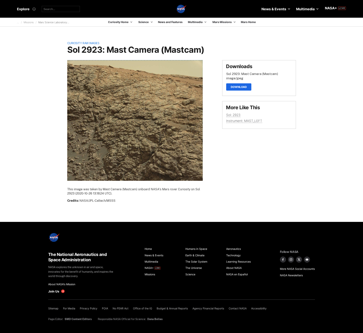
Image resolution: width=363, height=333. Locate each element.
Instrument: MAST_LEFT (244, 121)
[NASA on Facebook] (283, 260)
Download (239, 86)
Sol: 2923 (233, 115)
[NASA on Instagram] (291, 260)
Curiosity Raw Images (83, 43)
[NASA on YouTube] (307, 260)
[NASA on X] (299, 260)
